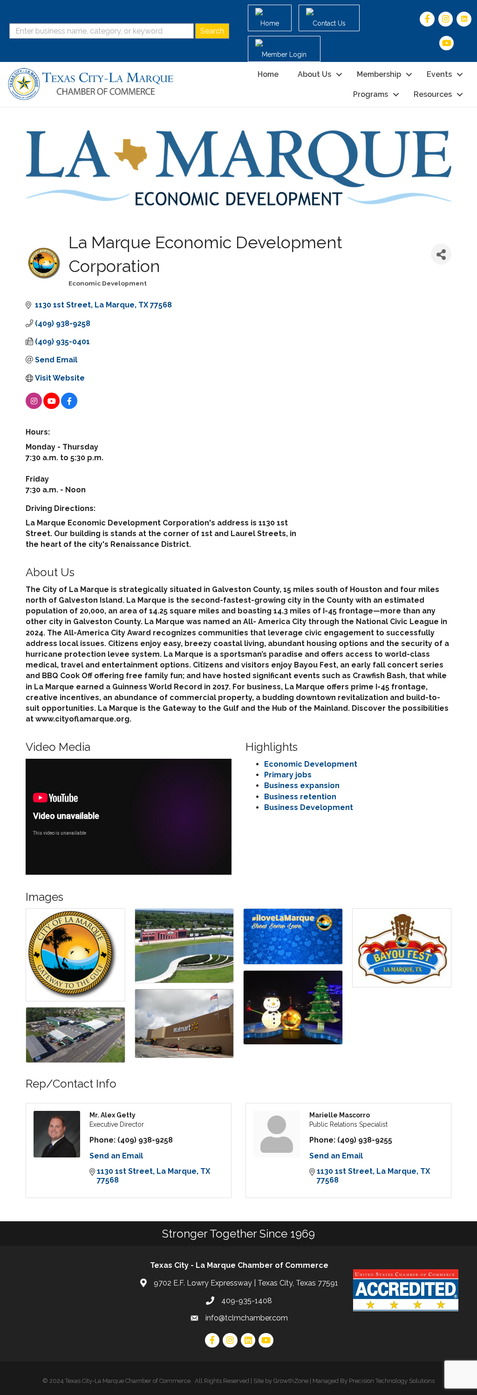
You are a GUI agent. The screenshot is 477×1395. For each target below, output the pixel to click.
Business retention (300, 796)
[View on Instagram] (34, 406)
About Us (314, 74)
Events (439, 74)
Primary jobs (288, 774)
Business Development (308, 807)
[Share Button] (441, 254)
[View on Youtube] (51, 406)
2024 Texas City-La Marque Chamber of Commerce (120, 1380)
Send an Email (116, 1155)
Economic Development (310, 764)
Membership (379, 74)
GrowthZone (290, 1380)
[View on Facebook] (69, 406)
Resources (433, 94)
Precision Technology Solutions (392, 1380)
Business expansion (302, 785)
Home (268, 74)
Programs (370, 94)
